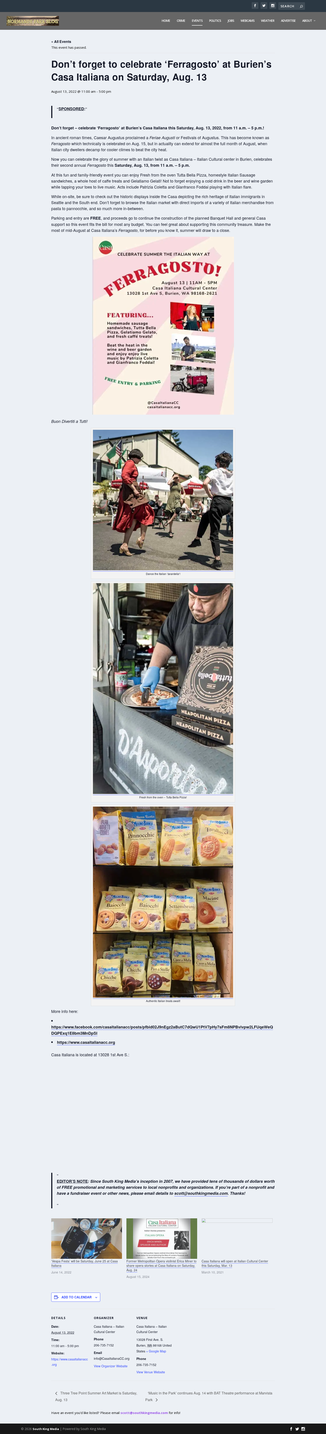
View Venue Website (150, 1372)
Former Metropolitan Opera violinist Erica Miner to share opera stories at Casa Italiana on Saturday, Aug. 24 (161, 1265)
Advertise (288, 21)
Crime (181, 21)
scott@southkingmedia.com (144, 1412)
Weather (267, 21)
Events (197, 21)
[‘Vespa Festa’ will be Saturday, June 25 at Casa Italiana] (86, 1238)
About (307, 21)
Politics (215, 21)
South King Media (46, 1429)
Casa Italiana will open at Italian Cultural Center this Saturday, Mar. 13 (235, 1263)
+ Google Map (156, 1351)
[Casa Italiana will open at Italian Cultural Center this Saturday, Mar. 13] (237, 1238)
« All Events (61, 41)
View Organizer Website (111, 1366)
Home (166, 21)
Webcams (247, 21)
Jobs (231, 21)
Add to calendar (76, 1297)
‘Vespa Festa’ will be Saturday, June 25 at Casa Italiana (84, 1263)
